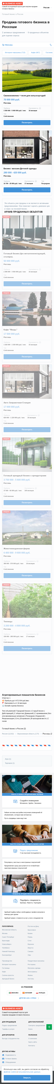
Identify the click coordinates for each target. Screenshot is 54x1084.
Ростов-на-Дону (33, 926)
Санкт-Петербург (8, 937)
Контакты (31, 1045)
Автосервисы (32, 971)
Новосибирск (6, 944)
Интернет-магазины (9, 964)
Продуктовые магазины (36, 961)
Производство (7, 961)
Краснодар (6, 940)
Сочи (29, 940)
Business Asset (8, 3)
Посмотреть (27, 122)
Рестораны (31, 964)
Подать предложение (9, 1025)
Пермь (30, 937)
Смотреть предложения (36, 1025)
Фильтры (9, 45)
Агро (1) (8, 759)
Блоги (30, 1029)
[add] (49, 1027)
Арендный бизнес (8, 979)
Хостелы (31, 979)
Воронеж (31, 944)
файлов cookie (10, 1072)
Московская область (9, 930)
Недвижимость (10, 1055)
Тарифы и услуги (8, 1029)
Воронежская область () (28, 734)
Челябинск (6, 948)
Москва (4, 933)
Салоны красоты (8, 975)
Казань (30, 933)
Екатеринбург (7, 955)
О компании (32, 1038)
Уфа (29, 955)
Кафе (4, 971)
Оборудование (10, 1062)
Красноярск (32, 930)
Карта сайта (32, 1042)
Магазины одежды (34, 968)
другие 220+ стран (27, 998)
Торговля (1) (10, 763)
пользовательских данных (29, 1072)
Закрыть (27, 1078)
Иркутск (30, 948)
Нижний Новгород (8, 951)
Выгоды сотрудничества (10, 1038)
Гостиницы (6, 968)
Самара (30, 951)
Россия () (8, 734)
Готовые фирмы (11, 1058)
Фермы (30, 975)
